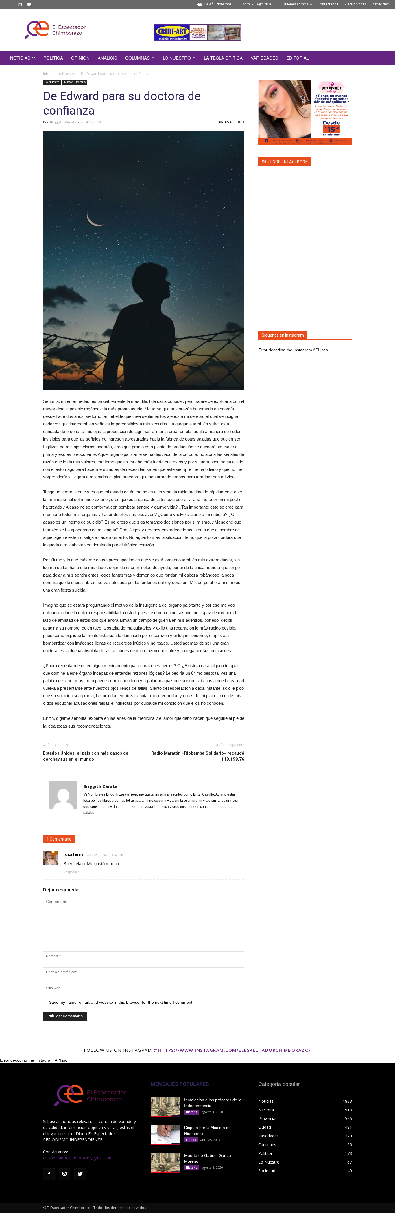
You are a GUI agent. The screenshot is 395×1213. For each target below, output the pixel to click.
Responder (71, 872)
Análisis (107, 58)
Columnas (137, 58)
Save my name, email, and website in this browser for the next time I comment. (121, 1002)
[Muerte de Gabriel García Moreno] (165, 1163)
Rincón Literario (75, 82)
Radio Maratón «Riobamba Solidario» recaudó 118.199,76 (197, 756)
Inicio (47, 73)
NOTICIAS (20, 58)
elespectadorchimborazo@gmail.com (78, 1158)
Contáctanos (328, 4)
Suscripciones (355, 4)
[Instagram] (19, 4)
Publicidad (380, 4)
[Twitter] (29, 4)
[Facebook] (10, 4)
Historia (192, 1112)
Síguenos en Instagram (283, 335)
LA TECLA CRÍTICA (223, 58)
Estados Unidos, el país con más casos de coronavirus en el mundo (85, 756)
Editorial (297, 58)
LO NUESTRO (177, 58)
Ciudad (191, 1140)
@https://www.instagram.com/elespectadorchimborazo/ (232, 1050)
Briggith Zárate (63, 122)
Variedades (264, 58)
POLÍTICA (53, 58)
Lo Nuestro (66, 73)
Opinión (80, 58)
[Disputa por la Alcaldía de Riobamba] (165, 1135)
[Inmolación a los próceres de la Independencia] (165, 1107)
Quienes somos (295, 4)
